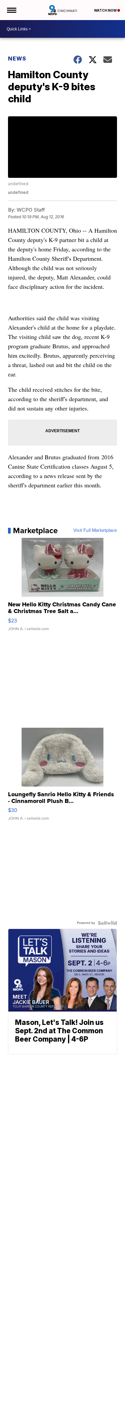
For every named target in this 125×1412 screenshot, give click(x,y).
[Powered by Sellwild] (107, 923)
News (17, 58)
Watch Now (105, 10)
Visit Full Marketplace (95, 530)
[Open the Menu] (11, 10)
